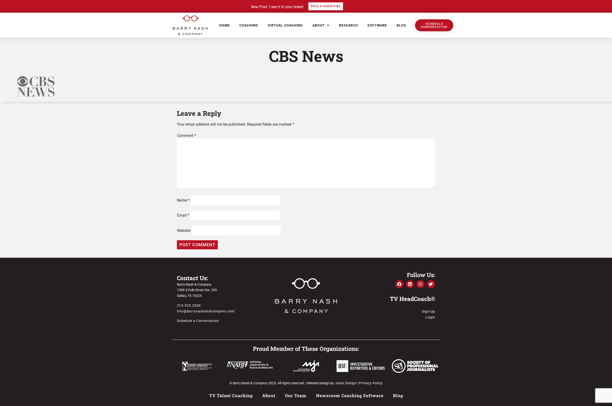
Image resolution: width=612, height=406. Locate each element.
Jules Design (346, 383)
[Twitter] (431, 284)
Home (224, 25)
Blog (401, 25)
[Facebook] (399, 284)
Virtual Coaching (285, 25)
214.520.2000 (189, 305)
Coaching (248, 25)
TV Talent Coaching (231, 395)
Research (348, 25)
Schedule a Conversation (198, 321)
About (318, 25)
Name (183, 200)
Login (430, 317)
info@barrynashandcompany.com (206, 311)
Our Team (295, 395)
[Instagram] (420, 284)
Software (377, 25)
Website (183, 230)
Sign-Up (428, 311)
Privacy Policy (371, 383)
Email (183, 215)
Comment (186, 135)
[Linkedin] (410, 284)
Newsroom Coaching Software (349, 395)
